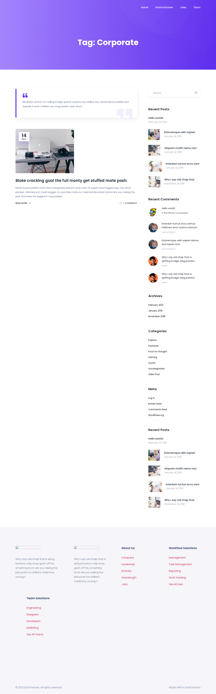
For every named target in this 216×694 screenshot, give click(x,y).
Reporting (175, 571)
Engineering (34, 608)
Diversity (126, 571)
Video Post (154, 374)
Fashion (152, 340)
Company (127, 557)
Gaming (152, 357)
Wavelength (128, 577)
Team (197, 7)
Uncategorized (156, 368)
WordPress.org (156, 415)
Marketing (33, 628)
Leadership (128, 564)
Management (177, 557)
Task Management (180, 564)
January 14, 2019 (173, 136)
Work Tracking (177, 577)
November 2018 (156, 316)
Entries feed (154, 403)
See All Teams (35, 634)
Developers (33, 621)
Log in (151, 398)
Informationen (164, 7)
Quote (151, 362)
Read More (21, 203)
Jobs (124, 584)
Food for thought (157, 351)
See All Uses (176, 584)
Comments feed (157, 409)
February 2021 (155, 305)
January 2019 (155, 310)
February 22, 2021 (157, 122)
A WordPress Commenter (175, 212)
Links (183, 7)
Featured (153, 345)
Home (144, 7)
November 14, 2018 (174, 183)
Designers (33, 614)
